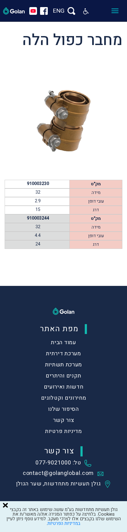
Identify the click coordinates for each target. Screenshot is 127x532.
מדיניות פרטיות (63, 431)
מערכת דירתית (63, 353)
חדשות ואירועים (64, 387)
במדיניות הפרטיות (63, 523)
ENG (58, 10)
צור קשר (63, 420)
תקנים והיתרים (63, 376)
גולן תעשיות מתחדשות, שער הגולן (58, 484)
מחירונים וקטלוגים (63, 398)
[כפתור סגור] (5, 505)
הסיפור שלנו (63, 409)
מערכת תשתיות (63, 365)
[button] (86, 11)
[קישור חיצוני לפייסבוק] (44, 11)
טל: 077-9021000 (58, 463)
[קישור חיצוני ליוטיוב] (33, 11)
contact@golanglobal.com (58, 473)
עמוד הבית (63, 342)
